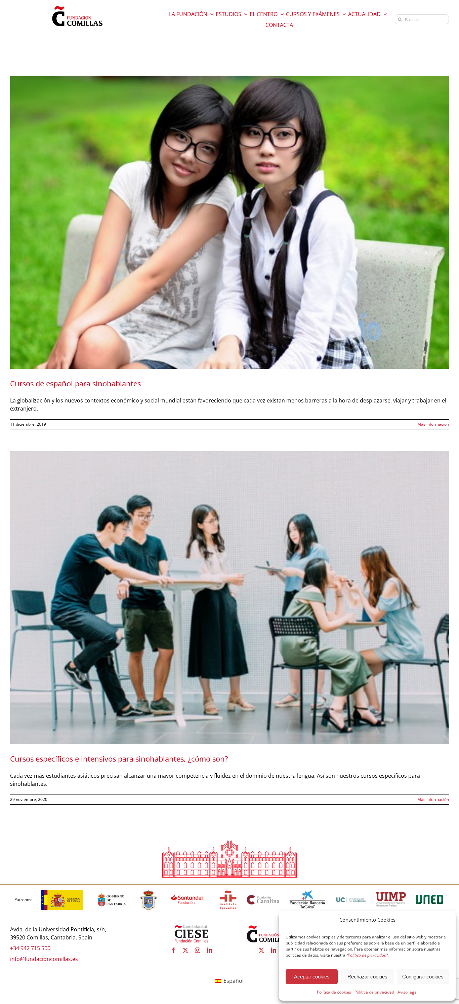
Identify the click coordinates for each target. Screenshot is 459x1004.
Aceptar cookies (312, 976)
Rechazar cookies (367, 976)
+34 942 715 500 (30, 948)
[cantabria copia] (112, 892)
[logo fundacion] (77, 6)
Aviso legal (408, 992)
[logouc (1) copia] (351, 892)
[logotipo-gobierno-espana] (62, 892)
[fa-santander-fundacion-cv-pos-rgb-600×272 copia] (187, 892)
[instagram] (197, 950)
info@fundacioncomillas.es (44, 959)
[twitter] (185, 950)
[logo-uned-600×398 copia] (429, 892)
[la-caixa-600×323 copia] (307, 892)
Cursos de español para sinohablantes (75, 383)
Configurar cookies (423, 976)
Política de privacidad (374, 992)
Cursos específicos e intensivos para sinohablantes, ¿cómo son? (119, 759)
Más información (433, 424)
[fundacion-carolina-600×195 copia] (263, 897)
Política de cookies (334, 992)
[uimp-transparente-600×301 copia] (391, 894)
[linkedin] (209, 950)
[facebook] (173, 950)
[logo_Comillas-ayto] (148, 892)
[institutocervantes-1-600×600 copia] (228, 892)
